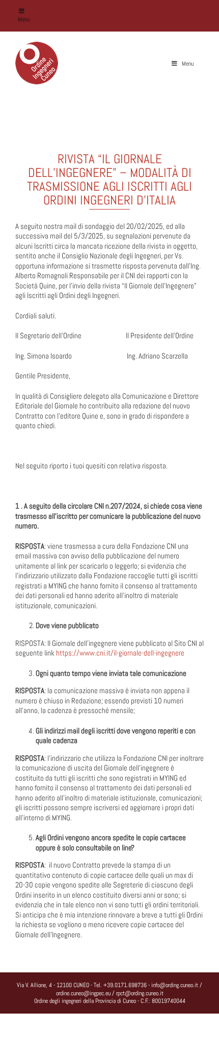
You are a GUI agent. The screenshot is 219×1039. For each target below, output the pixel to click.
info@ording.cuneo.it (174, 985)
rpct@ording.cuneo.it (139, 993)
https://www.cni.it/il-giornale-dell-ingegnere (120, 653)
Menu (24, 19)
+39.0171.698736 (125, 985)
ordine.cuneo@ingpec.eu (83, 993)
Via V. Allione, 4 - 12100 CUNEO (53, 985)
